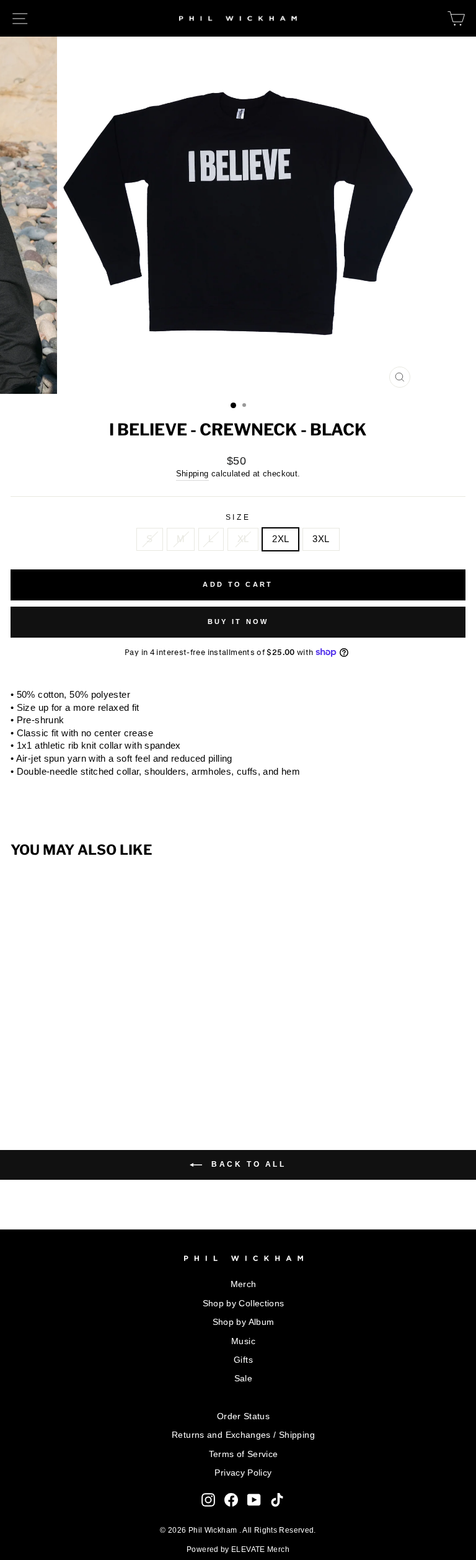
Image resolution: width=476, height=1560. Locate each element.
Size (238, 517)
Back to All (246, 1164)
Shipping (192, 474)
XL (243, 539)
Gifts (243, 1360)
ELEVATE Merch (260, 1549)
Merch (244, 1284)
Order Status (243, 1416)
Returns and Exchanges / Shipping (243, 1435)
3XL (320, 539)
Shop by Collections (243, 1303)
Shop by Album (244, 1322)
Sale (243, 1378)
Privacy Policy (242, 1473)
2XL (280, 539)
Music (243, 1341)
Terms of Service (243, 1454)
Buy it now (238, 621)
